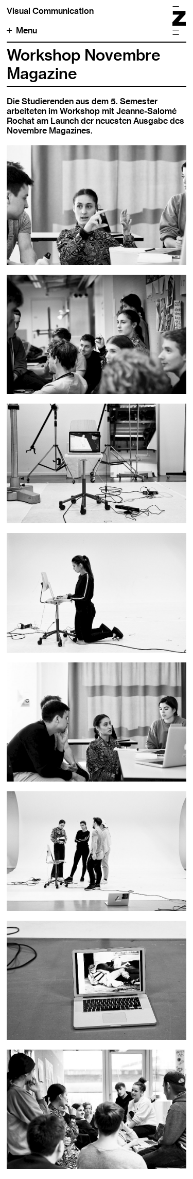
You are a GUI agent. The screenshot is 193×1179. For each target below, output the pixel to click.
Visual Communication (50, 11)
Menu (26, 30)
